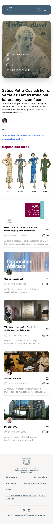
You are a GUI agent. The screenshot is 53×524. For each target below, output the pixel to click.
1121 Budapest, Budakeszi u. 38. (21, 495)
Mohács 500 (10, 427)
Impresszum (12, 477)
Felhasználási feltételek (35, 483)
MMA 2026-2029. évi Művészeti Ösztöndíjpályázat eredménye (20, 229)
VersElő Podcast (12, 378)
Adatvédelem (40, 477)
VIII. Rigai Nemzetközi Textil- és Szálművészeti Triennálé (20, 329)
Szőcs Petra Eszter (20, 54)
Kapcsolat (11, 483)
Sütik (8, 489)
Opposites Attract (13, 279)
